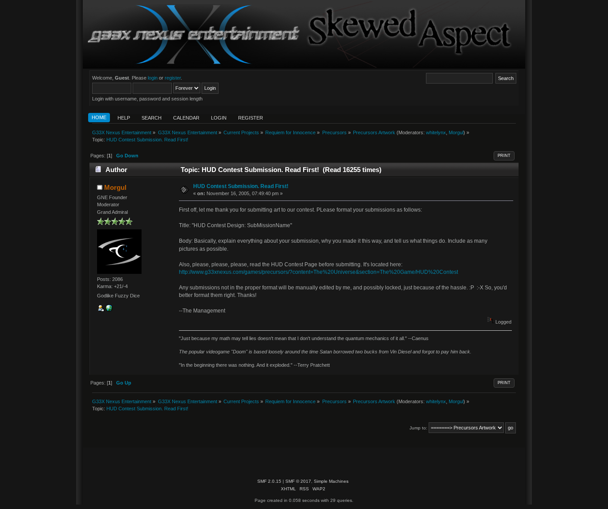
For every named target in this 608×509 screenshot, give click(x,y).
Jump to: (418, 427)
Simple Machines (331, 481)
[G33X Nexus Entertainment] (109, 310)
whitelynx (436, 132)
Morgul (456, 132)
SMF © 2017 (298, 481)
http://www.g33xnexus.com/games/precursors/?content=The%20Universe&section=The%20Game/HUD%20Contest (318, 272)
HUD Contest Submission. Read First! (240, 186)
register (173, 77)
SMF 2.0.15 (269, 481)
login (153, 77)
